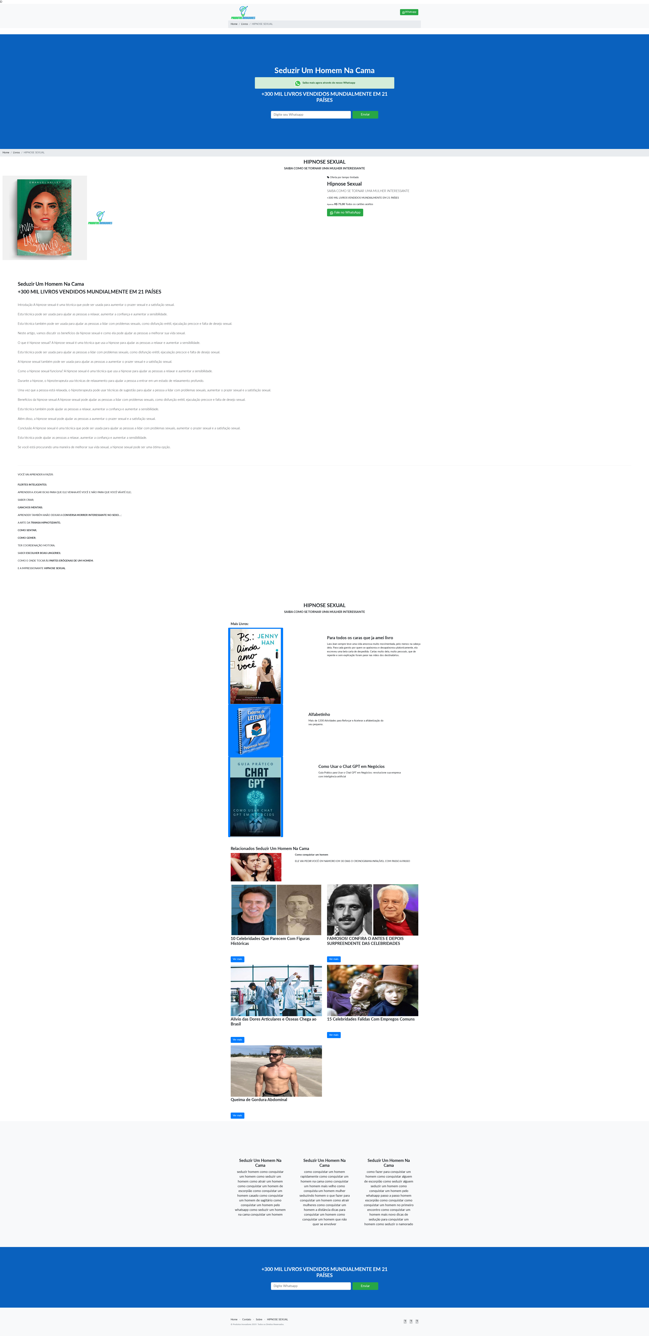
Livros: (244, 624)
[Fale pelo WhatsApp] (1, 2)
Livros (244, 24)
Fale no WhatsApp (346, 212)
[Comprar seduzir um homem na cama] (256, 866)
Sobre (259, 1319)
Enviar (365, 114)
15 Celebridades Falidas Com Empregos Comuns (371, 1019)
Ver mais (237, 959)
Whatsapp (410, 12)
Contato (246, 1319)
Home (234, 24)
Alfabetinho (319, 715)
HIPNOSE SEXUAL (277, 1319)
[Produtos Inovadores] (243, 12)
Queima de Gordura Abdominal (259, 1100)
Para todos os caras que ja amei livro (360, 638)
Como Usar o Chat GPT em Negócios (351, 767)
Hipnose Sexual (344, 184)
